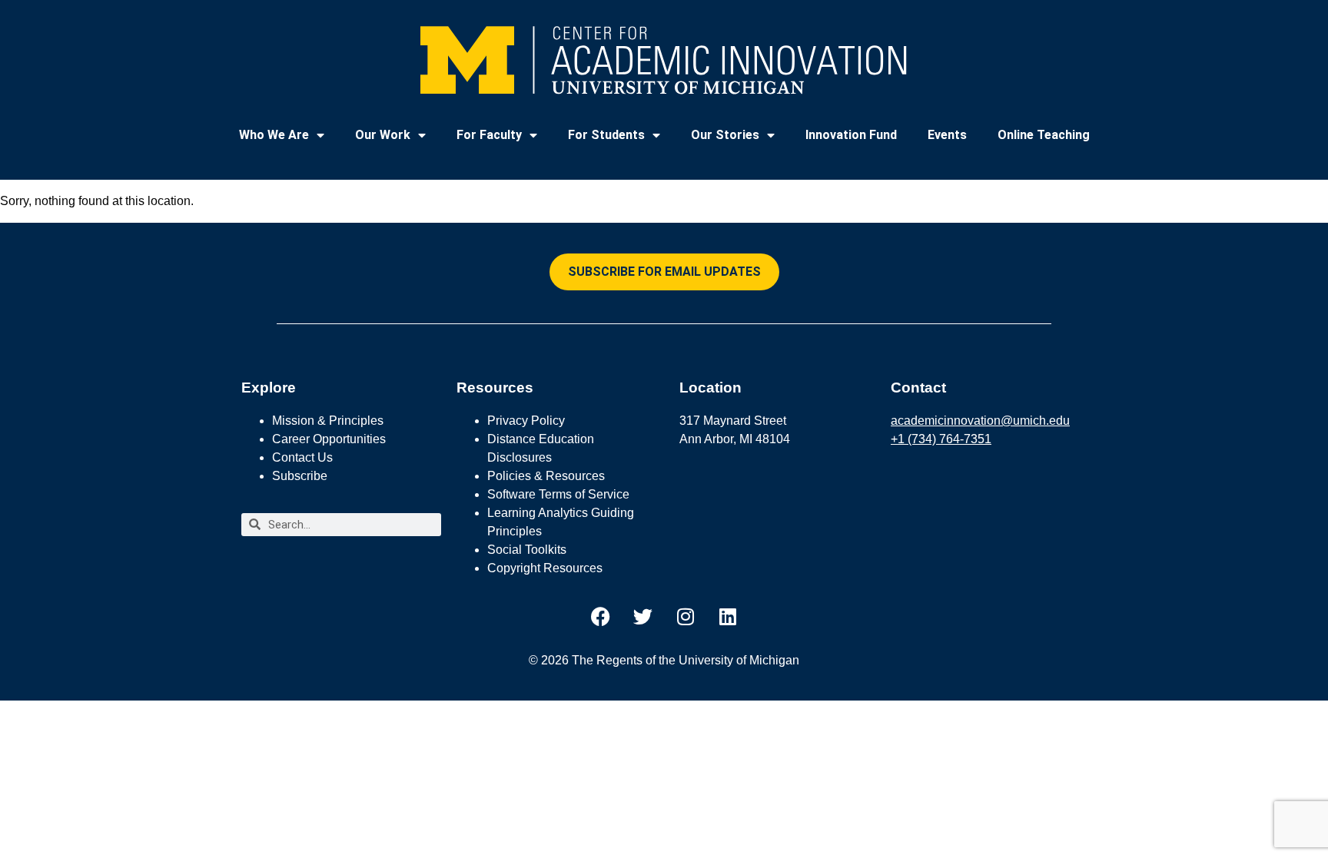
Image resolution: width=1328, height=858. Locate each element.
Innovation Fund (851, 135)
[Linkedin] (728, 617)
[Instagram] (685, 617)
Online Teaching (1044, 135)
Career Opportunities (329, 439)
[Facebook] (601, 617)
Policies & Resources (546, 475)
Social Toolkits (526, 549)
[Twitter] (643, 617)
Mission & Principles (327, 420)
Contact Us (302, 457)
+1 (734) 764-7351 (941, 439)
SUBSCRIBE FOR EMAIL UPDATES (664, 271)
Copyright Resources (545, 568)
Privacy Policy (526, 420)
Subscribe (299, 475)
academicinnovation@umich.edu (980, 420)
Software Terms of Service (558, 494)
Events (947, 135)
